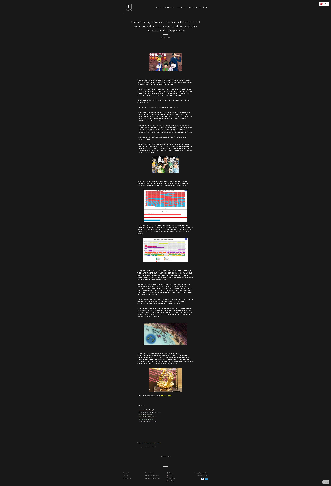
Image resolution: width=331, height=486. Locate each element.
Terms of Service (150, 473)
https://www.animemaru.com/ (147, 421)
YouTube (171, 481)
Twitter (171, 475)
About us (125, 475)
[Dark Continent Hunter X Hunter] (165, 334)
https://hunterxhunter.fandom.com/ (149, 412)
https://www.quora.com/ (146, 414)
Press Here (166, 396)
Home (158, 7)
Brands (180, 7)
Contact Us (126, 473)
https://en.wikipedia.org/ (146, 410)
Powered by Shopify (202, 475)
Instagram (172, 478)
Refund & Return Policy (151, 475)
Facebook (171, 473)
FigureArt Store (203, 473)
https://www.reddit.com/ (146, 419)
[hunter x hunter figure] (165, 380)
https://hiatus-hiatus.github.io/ (148, 417)
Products (168, 7)
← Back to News (165, 456)
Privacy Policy (127, 478)
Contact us (192, 7)
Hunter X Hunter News (151, 443)
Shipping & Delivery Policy (152, 478)
